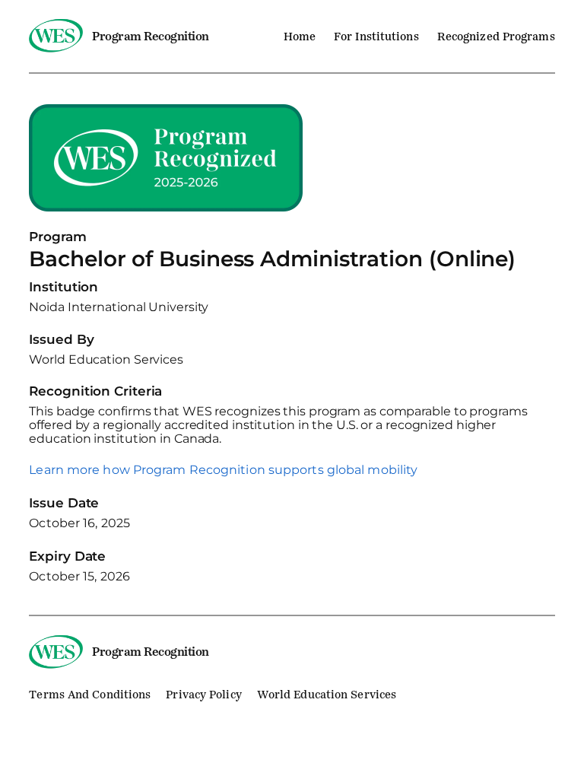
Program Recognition (150, 36)
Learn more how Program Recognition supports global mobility (223, 470)
